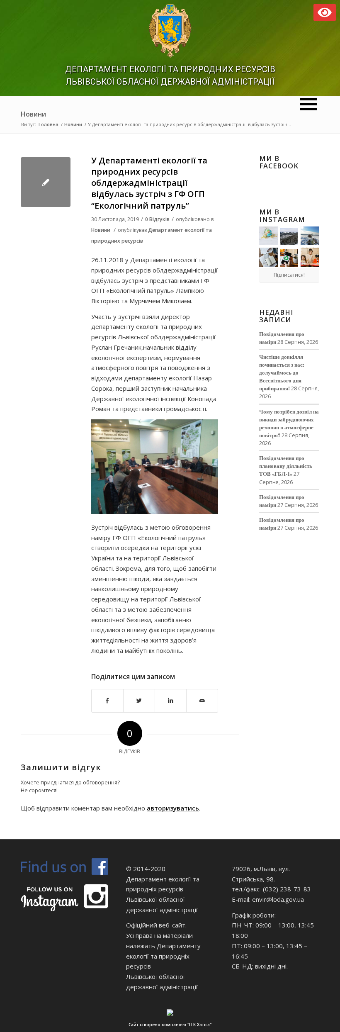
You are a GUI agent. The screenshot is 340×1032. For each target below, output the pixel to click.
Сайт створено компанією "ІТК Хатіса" (170, 1024)
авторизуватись (173, 808)
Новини (33, 114)
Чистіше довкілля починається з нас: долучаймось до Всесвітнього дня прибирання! (281, 372)
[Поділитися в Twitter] (139, 700)
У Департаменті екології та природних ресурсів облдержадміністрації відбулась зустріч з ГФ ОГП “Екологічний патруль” (149, 183)
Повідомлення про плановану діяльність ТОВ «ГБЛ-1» (285, 465)
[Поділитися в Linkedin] (170, 700)
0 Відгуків (157, 219)
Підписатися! (289, 274)
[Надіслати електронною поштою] (202, 700)
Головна (48, 124)
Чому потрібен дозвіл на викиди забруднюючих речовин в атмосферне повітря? (289, 423)
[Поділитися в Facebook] (107, 700)
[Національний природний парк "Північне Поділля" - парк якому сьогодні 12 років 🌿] (310, 235)
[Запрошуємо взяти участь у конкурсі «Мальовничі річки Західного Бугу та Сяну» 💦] (310, 257)
